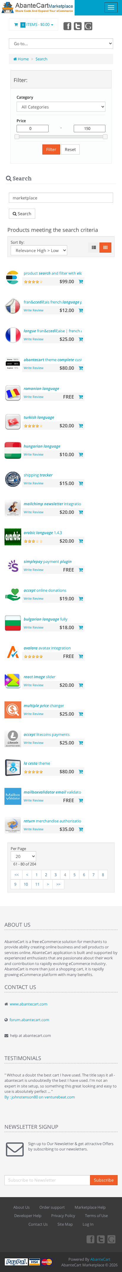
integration (54, 503)
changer (44, 705)
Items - (36, 24)
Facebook (66, 25)
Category (25, 97)
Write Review (34, 310)
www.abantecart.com (28, 1004)
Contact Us (38, 1224)
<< (17, 874)
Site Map (65, 1224)
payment (48, 561)
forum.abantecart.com (29, 1019)
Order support (52, 1207)
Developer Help (27, 1215)
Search (41, 59)
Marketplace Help (90, 1207)
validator (53, 792)
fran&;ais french (56, 302)
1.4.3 (43, 532)
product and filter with (62, 273)
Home (23, 59)
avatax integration (47, 648)
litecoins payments (47, 734)
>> (58, 884)
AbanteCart (100, 1259)
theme (37, 763)
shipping (38, 475)
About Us (21, 1207)
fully (46, 619)
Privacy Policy (63, 1215)
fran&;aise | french (61, 330)
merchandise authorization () (59, 821)
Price (21, 120)
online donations (45, 590)
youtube (88, 25)
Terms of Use (96, 1215)
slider (39, 676)
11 (37, 884)
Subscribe (104, 1180)
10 (26, 884)
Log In (88, 1224)
